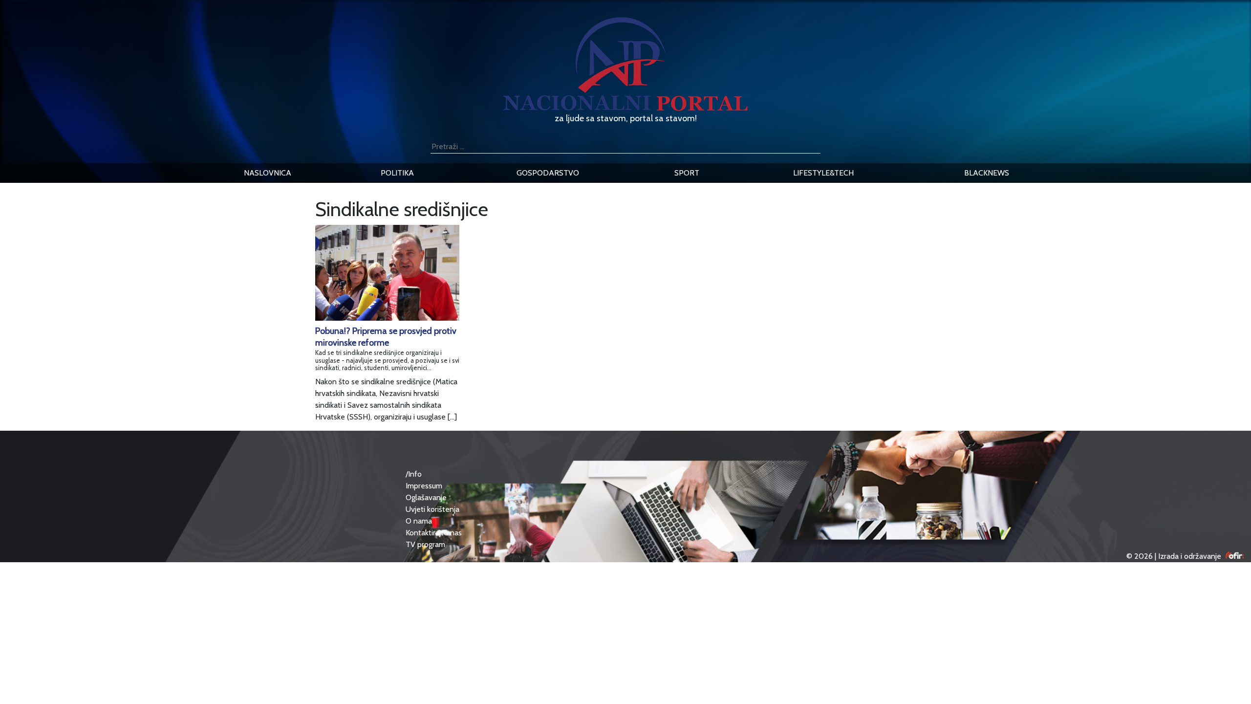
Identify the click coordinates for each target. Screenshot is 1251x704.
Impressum (424, 485)
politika (397, 172)
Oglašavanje (426, 497)
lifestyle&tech (823, 172)
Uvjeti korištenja (432, 509)
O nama (419, 521)
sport (686, 172)
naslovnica (267, 172)
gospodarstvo (548, 172)
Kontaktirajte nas (434, 532)
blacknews (986, 172)
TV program (425, 544)
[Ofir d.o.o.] (1234, 556)
